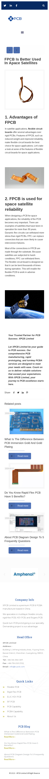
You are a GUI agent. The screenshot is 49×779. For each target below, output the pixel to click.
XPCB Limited (26, 338)
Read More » (9, 737)
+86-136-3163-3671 (15, 660)
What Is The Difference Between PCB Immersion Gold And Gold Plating (24, 443)
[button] (43, 5)
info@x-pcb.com (17, 667)
